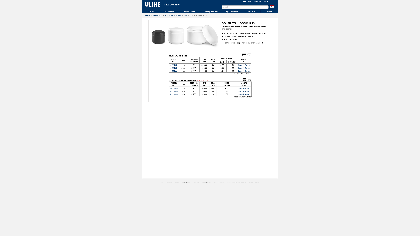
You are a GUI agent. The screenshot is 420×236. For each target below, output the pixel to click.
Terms (233, 182)
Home (147, 15)
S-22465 (174, 68)
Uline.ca (216, 182)
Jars (185, 15)
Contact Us (257, 1)
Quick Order (189, 12)
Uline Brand (169, 12)
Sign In (266, 1)
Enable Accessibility (254, 182)
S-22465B (174, 91)
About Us (252, 12)
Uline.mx (222, 182)
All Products (157, 15)
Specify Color (244, 65)
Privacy (229, 182)
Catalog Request (210, 12)
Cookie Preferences (241, 182)
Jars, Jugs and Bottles (173, 15)
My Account (247, 1)
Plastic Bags (196, 182)
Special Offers (232, 12)
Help (162, 182)
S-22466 (174, 71)
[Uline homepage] (151, 4)
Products (150, 12)
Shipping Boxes (186, 182)
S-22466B (174, 94)
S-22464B (174, 88)
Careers (269, 12)
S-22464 (174, 65)
